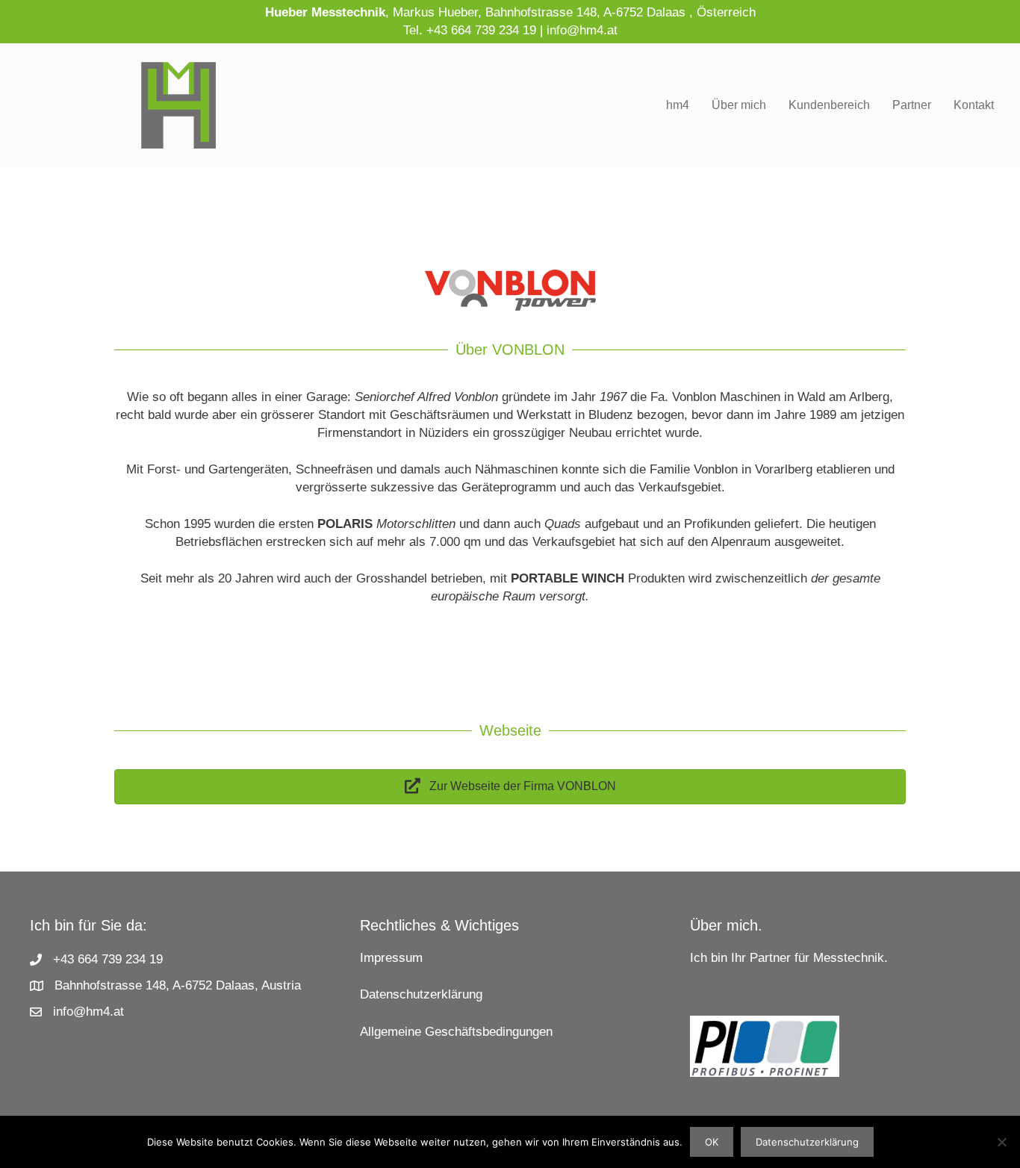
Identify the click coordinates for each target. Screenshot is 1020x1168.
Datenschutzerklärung (421, 994)
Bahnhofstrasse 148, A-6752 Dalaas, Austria (178, 985)
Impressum (391, 958)
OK (711, 1142)
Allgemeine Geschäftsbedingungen (456, 1032)
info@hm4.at (582, 30)
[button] (510, 786)
